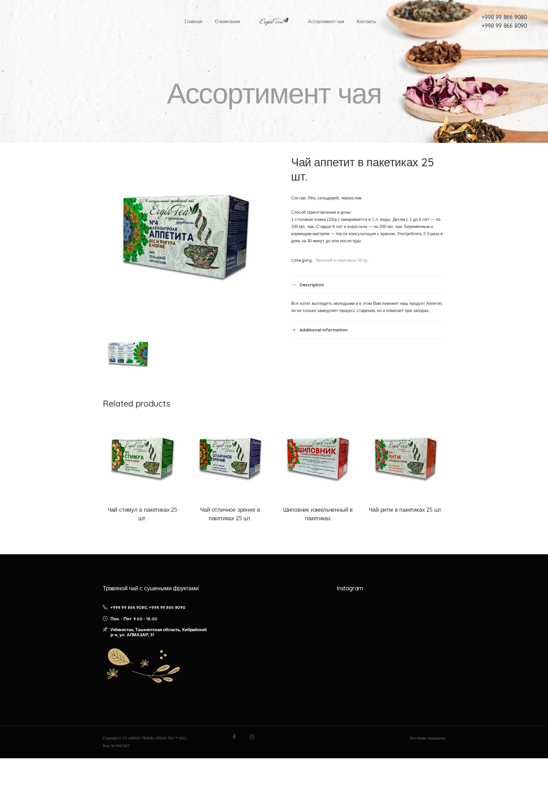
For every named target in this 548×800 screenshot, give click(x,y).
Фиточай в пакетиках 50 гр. (342, 260)
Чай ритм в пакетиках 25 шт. (405, 509)
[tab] (368, 284)
